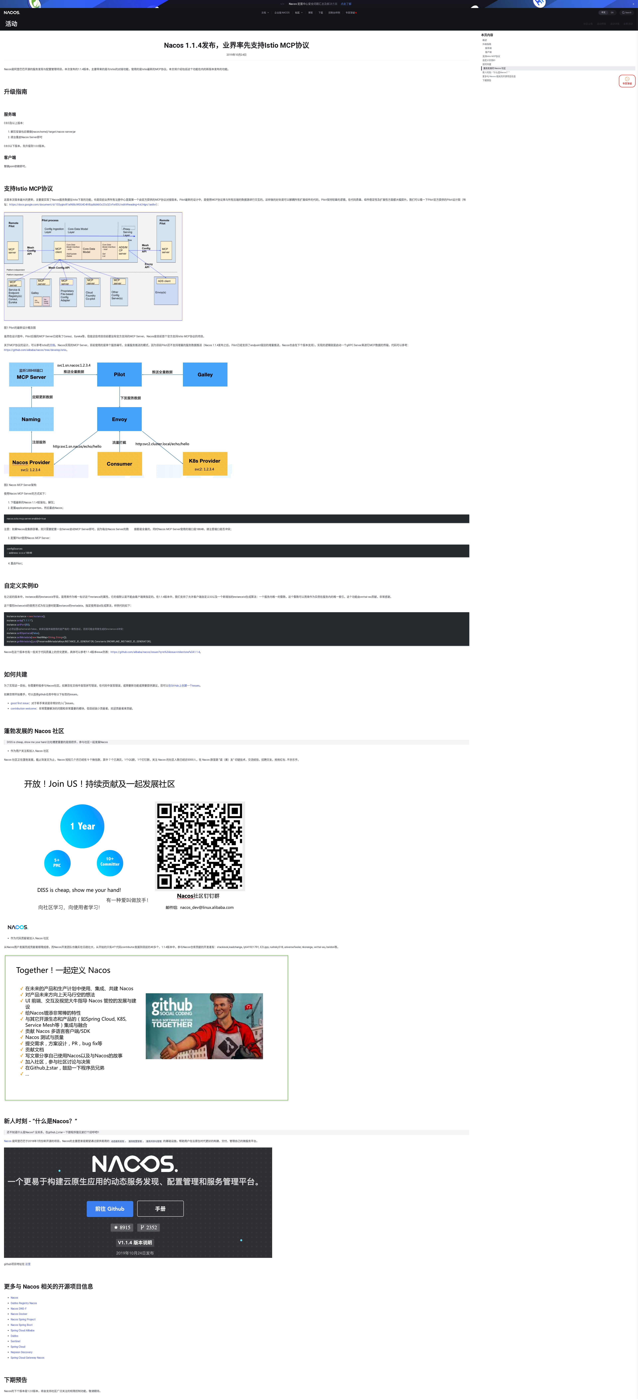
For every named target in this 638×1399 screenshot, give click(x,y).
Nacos (7, 1141)
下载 (320, 12)
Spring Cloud (18, 1346)
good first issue (20, 703)
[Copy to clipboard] (465, 518)
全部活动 (628, 23)
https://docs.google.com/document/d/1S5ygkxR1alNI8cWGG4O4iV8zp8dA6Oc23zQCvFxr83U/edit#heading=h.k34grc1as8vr (82, 204)
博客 (310, 12)
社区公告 (588, 23)
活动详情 (614, 23)
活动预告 (601, 23)
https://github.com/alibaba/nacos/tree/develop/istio (35, 350)
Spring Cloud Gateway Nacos (27, 1357)
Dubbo (14, 1335)
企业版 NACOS (282, 12)
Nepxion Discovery (21, 1352)
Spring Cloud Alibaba (22, 1330)
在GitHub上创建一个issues (184, 685)
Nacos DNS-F (19, 1308)
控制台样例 (334, 12)
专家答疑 (350, 12)
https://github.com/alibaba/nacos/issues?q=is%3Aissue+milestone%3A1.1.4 (155, 652)
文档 (52, 345)
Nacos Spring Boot (22, 1325)
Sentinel (15, 1341)
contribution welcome (23, 708)
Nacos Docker (19, 1314)
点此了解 (346, 3)
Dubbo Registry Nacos (24, 1303)
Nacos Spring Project (23, 1319)
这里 (28, 1264)
